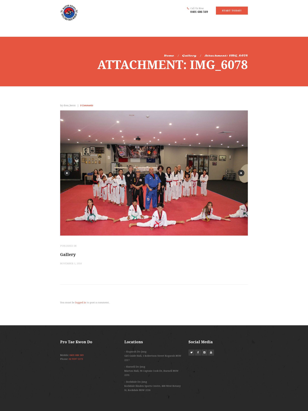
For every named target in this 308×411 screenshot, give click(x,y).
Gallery (189, 55)
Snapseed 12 (243, 173)
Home (169, 55)
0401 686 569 (199, 11)
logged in (80, 302)
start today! (232, 10)
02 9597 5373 (76, 359)
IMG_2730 (67, 173)
